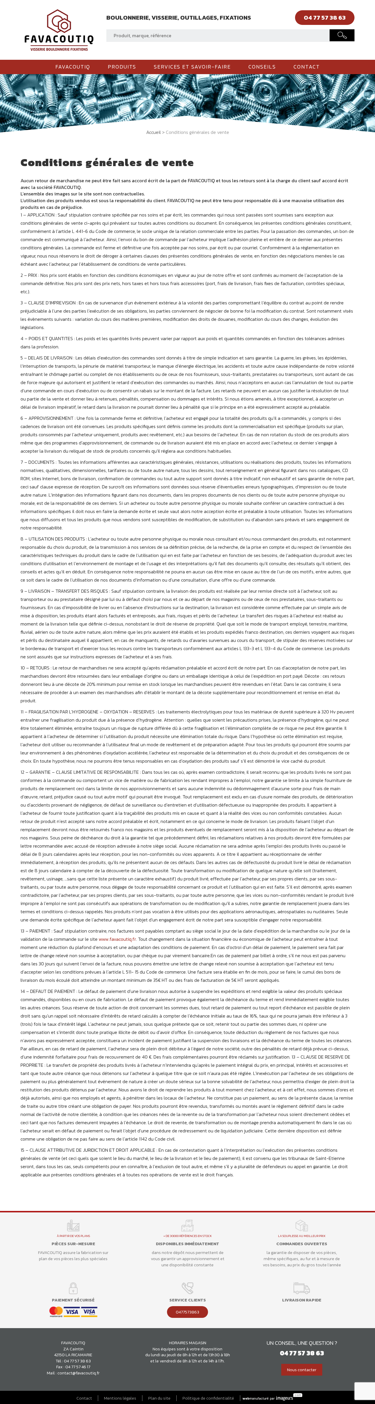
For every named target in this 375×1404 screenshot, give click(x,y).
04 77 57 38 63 (77, 1361)
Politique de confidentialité (208, 1398)
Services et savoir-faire (192, 67)
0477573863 (187, 1312)
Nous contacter (301, 1369)
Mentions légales (120, 1398)
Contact (307, 67)
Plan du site (159, 1398)
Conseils (262, 67)
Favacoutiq (72, 67)
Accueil (153, 132)
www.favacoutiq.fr (117, 939)
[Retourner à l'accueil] (59, 29)
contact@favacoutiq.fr (78, 1373)
